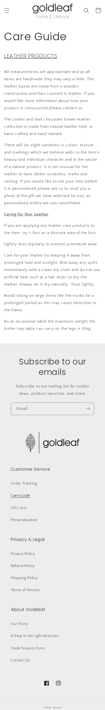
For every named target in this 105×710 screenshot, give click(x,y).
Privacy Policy (23, 554)
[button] (7, 10)
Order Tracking (24, 483)
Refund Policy (23, 566)
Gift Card (18, 508)
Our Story (19, 624)
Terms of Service (25, 590)
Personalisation (24, 520)
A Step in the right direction (35, 636)
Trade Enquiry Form (28, 648)
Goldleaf (57, 708)
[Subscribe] (88, 408)
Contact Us (20, 660)
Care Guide (20, 495)
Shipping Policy (24, 578)
